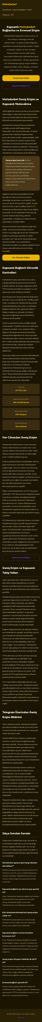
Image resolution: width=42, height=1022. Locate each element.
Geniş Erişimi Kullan (21, 78)
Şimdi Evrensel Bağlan (21, 557)
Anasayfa (21, 1017)
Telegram (6, 15)
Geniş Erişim (6, 10)
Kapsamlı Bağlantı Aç (21, 86)
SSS (12, 15)
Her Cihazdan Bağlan (21, 257)
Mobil (29, 10)
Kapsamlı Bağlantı (19, 10)
